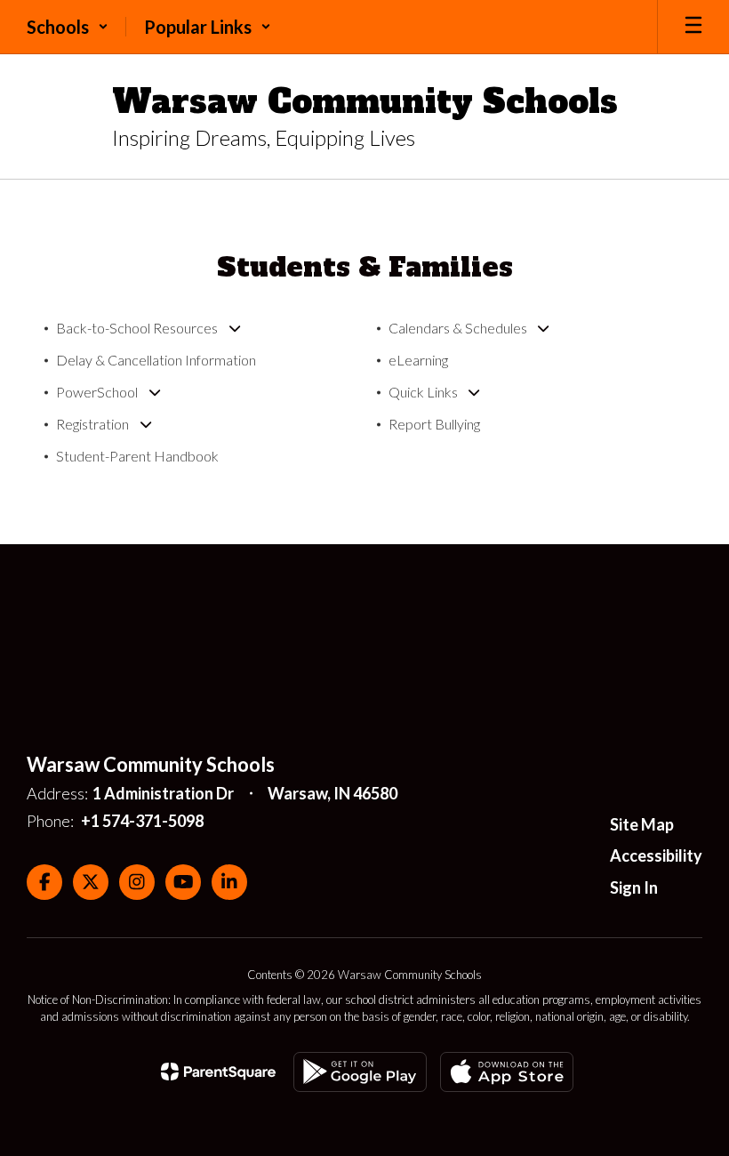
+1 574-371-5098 (142, 821)
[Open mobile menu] (693, 26)
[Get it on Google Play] (360, 1072)
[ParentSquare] (218, 1071)
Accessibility (656, 855)
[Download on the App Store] (506, 1072)
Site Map (642, 824)
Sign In (634, 887)
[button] (67, 26)
